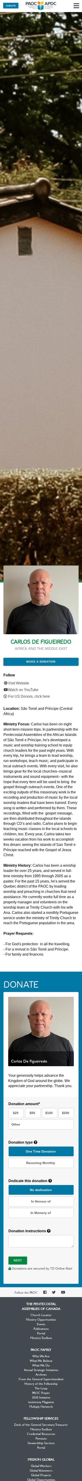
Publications (41, 1328)
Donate (10, 5)
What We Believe (41, 1360)
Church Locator (41, 1315)
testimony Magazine (41, 1402)
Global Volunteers (41, 1470)
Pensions (41, 1438)
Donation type (21, 1142)
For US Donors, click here (29, 696)
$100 (49, 1113)
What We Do (41, 1365)
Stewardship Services (41, 1443)
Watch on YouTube (23, 690)
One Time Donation (41, 1151)
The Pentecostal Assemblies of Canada (41, 6)
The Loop (41, 1388)
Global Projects (41, 1475)
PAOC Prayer (41, 1393)
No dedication (41, 1190)
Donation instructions (27, 1231)
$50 (32, 1113)
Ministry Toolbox (41, 1338)
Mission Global (41, 1459)
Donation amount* (24, 1104)
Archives (41, 1374)
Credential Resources (41, 1434)
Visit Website (18, 683)
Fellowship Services (41, 1418)
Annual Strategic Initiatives (41, 1370)
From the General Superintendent (41, 1379)
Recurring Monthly (40, 1163)
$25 (15, 1113)
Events (41, 1324)
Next (18, 1260)
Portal (41, 1333)
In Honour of (41, 1201)
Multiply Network (41, 1406)
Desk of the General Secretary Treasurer (41, 1424)
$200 (65, 1113)
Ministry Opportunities (41, 1319)
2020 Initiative (41, 1397)
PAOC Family (41, 1349)
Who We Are (41, 1356)
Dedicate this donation (28, 1181)
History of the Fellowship (41, 1383)
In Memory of (41, 1213)
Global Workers (41, 1466)
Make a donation (41, 661)
